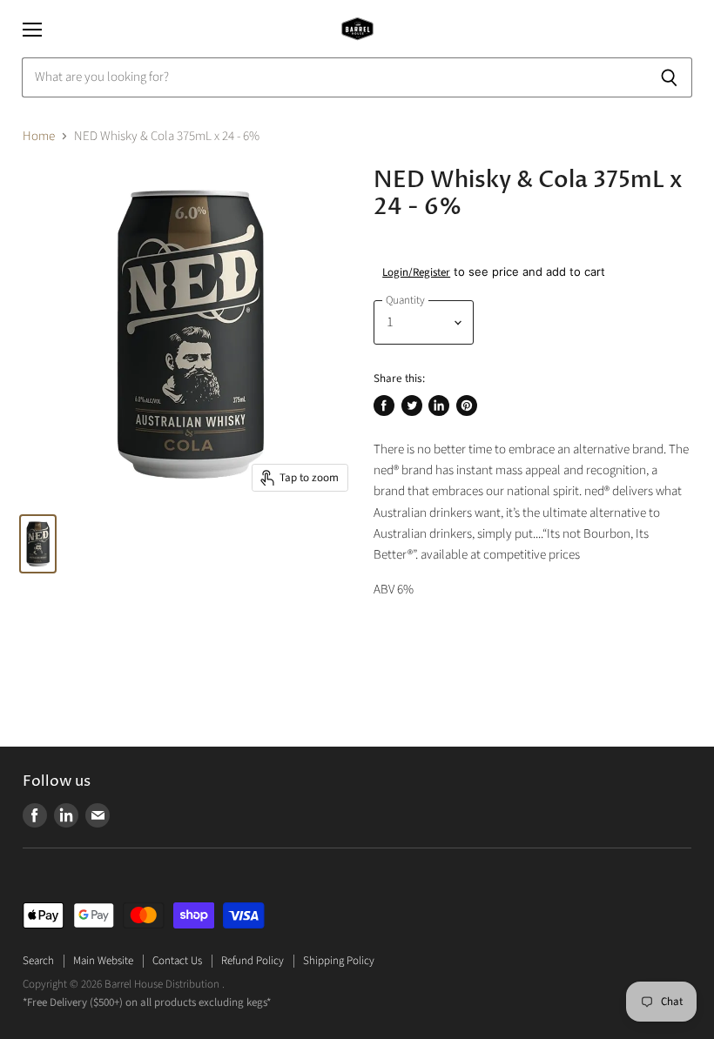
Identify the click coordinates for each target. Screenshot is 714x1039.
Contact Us (177, 961)
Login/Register (416, 272)
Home (39, 136)
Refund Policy (252, 961)
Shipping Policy (338, 961)
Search (38, 961)
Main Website (103, 961)
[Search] (669, 77)
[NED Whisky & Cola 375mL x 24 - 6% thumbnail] (38, 544)
